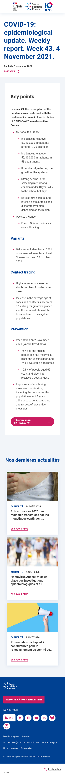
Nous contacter (10, 748)
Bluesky (53, 717)
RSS (11, 718)
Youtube (37, 717)
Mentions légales (11, 736)
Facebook (29, 717)
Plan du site (26, 748)
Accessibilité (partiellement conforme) (21, 742)
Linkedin (45, 717)
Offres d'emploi (49, 742)
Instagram (7, 725)
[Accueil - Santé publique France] (32, 6)
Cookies (26, 736)
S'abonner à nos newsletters (24, 699)
